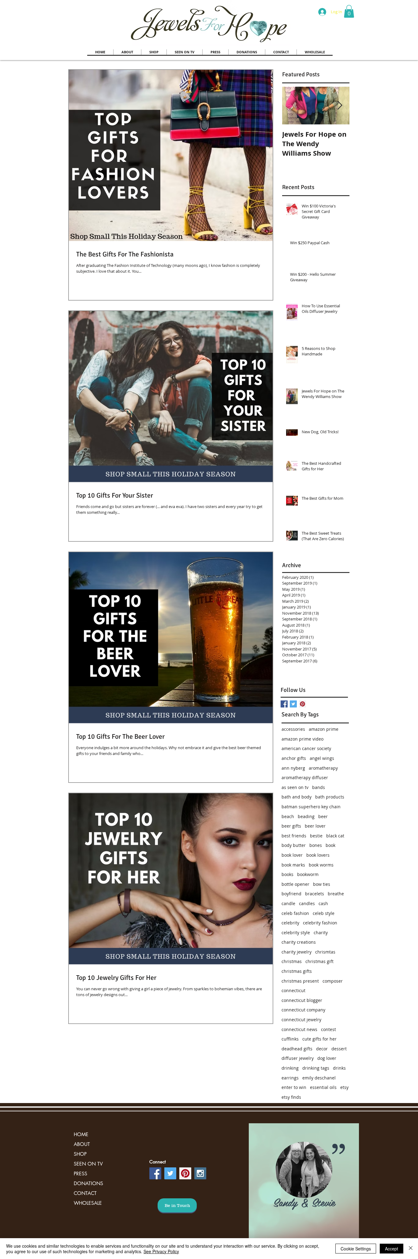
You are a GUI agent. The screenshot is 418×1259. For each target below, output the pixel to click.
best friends (294, 836)
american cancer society (306, 748)
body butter (294, 845)
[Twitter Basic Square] (293, 703)
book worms (321, 865)
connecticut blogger (302, 1000)
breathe (336, 894)
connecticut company (303, 1010)
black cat (335, 836)
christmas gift (319, 961)
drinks (339, 1068)
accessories (293, 729)
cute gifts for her (319, 1039)
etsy (344, 1087)
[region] (304, 1182)
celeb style (323, 913)
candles (307, 903)
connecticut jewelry (301, 1019)
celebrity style (296, 932)
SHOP (80, 1154)
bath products (329, 797)
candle (288, 903)
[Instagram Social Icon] (200, 1173)
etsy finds (291, 1097)
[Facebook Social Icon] (155, 1173)
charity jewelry (297, 952)
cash (323, 903)
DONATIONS (88, 1183)
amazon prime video (302, 739)
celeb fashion (295, 913)
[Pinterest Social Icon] (302, 703)
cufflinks (290, 1039)
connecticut (293, 990)
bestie (316, 836)
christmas (292, 961)
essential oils (323, 1087)
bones (315, 845)
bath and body (297, 797)
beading (306, 816)
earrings (290, 1078)
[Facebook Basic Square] (284, 703)
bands (318, 787)
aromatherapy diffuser (305, 777)
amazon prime (323, 729)
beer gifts (291, 826)
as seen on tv (295, 787)
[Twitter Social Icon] (170, 1173)
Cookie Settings (356, 1249)
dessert (339, 1049)
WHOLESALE (88, 1203)
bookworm (308, 874)
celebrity (290, 923)
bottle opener (295, 884)
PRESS (80, 1173)
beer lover (315, 826)
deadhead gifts (297, 1049)
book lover (292, 855)
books (287, 874)
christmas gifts (297, 971)
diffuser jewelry (298, 1058)
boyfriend (291, 894)
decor (322, 1049)
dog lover (326, 1058)
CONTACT (85, 1193)
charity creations (299, 942)
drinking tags (315, 1068)
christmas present (300, 981)
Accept (391, 1249)
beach (288, 816)
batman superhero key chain (311, 807)
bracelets (314, 894)
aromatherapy (323, 768)
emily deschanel (319, 1078)
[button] (349, 11)
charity (321, 932)
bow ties (321, 884)
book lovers (318, 855)
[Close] (410, 1248)
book (330, 845)
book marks (293, 865)
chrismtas (325, 952)
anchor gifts (294, 758)
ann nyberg (293, 768)
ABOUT (82, 1144)
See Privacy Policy (161, 1251)
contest (328, 1029)
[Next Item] (339, 105)
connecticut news (299, 1029)
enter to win (294, 1087)
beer (323, 816)
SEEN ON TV (88, 1164)
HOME (81, 1134)
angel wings (322, 758)
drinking (290, 1068)
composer (333, 981)
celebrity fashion (320, 923)
